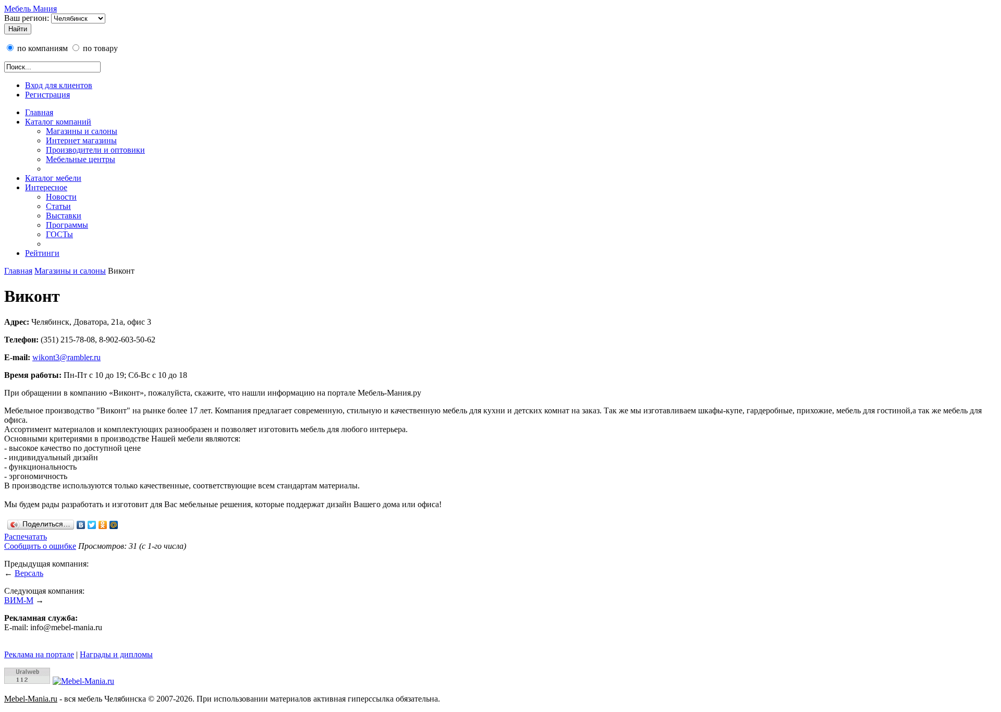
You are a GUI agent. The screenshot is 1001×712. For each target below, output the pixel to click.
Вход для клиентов (58, 85)
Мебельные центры (80, 159)
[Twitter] (92, 525)
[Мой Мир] (113, 525)
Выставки (63, 215)
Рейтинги (42, 253)
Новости (61, 196)
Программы (67, 224)
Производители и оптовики (95, 149)
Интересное (46, 187)
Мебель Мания (30, 8)
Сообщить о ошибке (40, 546)
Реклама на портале (39, 654)
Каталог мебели (53, 178)
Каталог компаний (58, 121)
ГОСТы (59, 234)
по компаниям (41, 48)
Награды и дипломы (116, 654)
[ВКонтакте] (81, 525)
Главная (39, 112)
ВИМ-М (18, 600)
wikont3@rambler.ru (66, 357)
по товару (99, 48)
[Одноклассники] (102, 525)
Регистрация (47, 94)
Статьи (58, 206)
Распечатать (25, 536)
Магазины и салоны (81, 131)
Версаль (29, 573)
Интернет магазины (81, 140)
